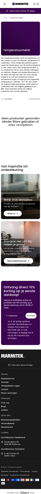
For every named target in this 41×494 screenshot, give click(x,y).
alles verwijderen (20, 125)
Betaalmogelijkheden (10, 420)
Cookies (35, 471)
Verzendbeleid (7, 423)
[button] (4, 4)
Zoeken (4, 410)
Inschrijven (31, 316)
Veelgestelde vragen (10, 386)
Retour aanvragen (9, 393)
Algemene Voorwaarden (9, 471)
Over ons (5, 403)
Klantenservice (7, 378)
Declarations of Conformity (19, 475)
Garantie (5, 382)
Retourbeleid (7, 427)
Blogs (3, 406)
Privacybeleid (25, 471)
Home (5, 18)
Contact (4, 389)
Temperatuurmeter (16, 18)
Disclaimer (4, 475)
